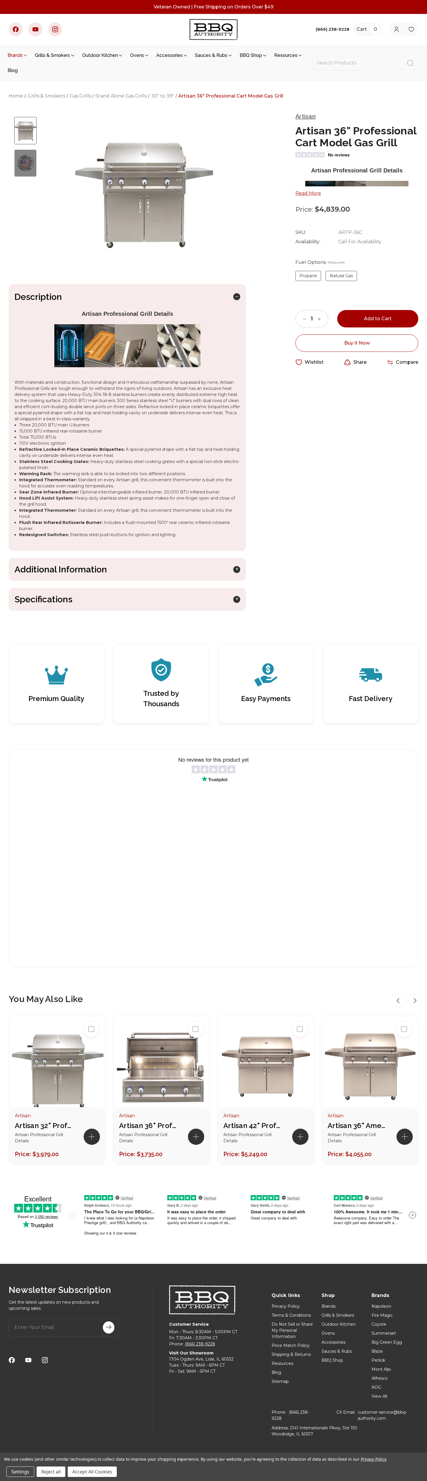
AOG (376, 1387)
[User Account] (396, 29)
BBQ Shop (251, 55)
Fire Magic (382, 1315)
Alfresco (380, 1378)
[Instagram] (55, 29)
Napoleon (381, 1306)
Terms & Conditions (291, 1315)
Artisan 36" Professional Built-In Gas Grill (148, 1125)
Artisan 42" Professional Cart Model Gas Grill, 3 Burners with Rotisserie (252, 1125)
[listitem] (57, 1089)
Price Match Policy (291, 1345)
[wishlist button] (411, 29)
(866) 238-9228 (200, 1344)
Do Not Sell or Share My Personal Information (292, 1330)
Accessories (169, 55)
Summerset (384, 1333)
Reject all (51, 1472)
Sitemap (280, 1381)
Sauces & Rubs (211, 55)
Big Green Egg (387, 1342)
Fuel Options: (320, 262)
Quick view (91, 1047)
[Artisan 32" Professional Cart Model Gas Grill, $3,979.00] (57, 1067)
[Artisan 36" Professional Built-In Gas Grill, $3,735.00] (161, 1067)
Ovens (137, 55)
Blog (13, 70)
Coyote (379, 1324)
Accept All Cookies (92, 1472)
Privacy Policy (286, 1306)
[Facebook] (16, 29)
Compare (407, 362)
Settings (20, 1472)
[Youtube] (35, 29)
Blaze (377, 1351)
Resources (285, 55)
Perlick (378, 1360)
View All (379, 1396)
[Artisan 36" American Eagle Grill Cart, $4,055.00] (370, 1067)
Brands (15, 55)
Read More (308, 193)
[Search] (410, 63)
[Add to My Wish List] (91, 1066)
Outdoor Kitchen (100, 55)
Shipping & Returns (291, 1354)
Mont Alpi (381, 1369)
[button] (398, 1001)
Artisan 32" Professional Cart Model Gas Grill (44, 1125)
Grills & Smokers (52, 55)
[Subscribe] (108, 1327)
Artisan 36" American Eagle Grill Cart (357, 1125)
